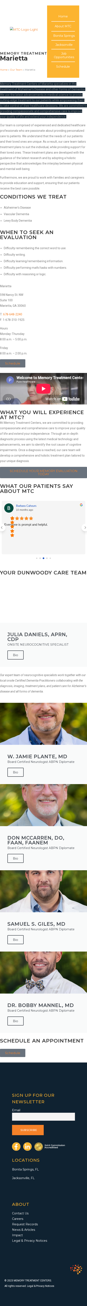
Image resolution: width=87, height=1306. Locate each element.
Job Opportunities (64, 55)
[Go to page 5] (50, 558)
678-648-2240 (12, 314)
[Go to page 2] (40, 558)
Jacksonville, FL (23, 1178)
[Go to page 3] (43, 558)
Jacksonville (64, 45)
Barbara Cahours (26, 505)
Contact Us (20, 1213)
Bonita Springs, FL (25, 1169)
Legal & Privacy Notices (29, 1241)
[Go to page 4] (47, 558)
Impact (17, 1235)
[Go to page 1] (36, 558)
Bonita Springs (64, 36)
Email (16, 1110)
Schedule (63, 66)
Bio (15, 655)
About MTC (63, 26)
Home (63, 16)
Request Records (25, 1224)
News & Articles (23, 1230)
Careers (17, 1219)
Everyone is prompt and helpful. (26, 524)
